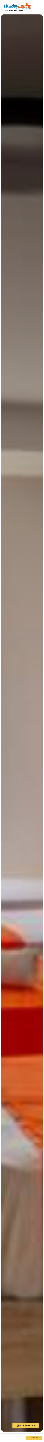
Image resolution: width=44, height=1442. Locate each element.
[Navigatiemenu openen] (39, 7)
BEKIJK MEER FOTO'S (27, 1425)
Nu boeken (34, 1438)
